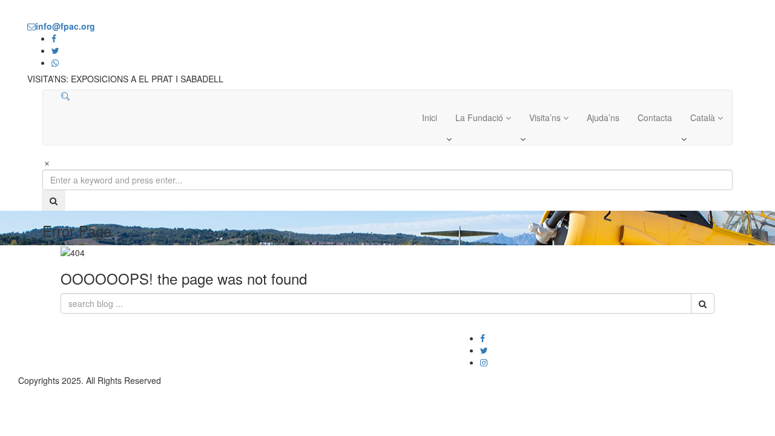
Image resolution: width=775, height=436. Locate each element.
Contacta (655, 117)
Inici (429, 117)
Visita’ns (546, 117)
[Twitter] (484, 350)
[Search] (65, 96)
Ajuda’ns (603, 117)
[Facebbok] (482, 338)
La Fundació (480, 117)
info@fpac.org (601, 338)
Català (703, 117)
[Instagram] (483, 362)
